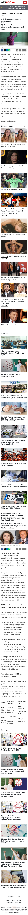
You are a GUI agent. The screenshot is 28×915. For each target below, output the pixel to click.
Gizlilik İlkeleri (10, 902)
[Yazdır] (17, 50)
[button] (20, 50)
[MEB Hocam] (8, 2)
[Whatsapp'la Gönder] (9, 50)
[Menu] (25, 2)
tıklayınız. (17, 912)
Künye (13, 900)
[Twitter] (5, 50)
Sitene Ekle (18, 902)
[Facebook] (2, 50)
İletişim (19, 900)
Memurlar (12, 13)
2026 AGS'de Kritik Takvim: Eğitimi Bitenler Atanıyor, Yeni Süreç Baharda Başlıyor (16, 7)
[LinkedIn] (7, 50)
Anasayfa (5, 13)
